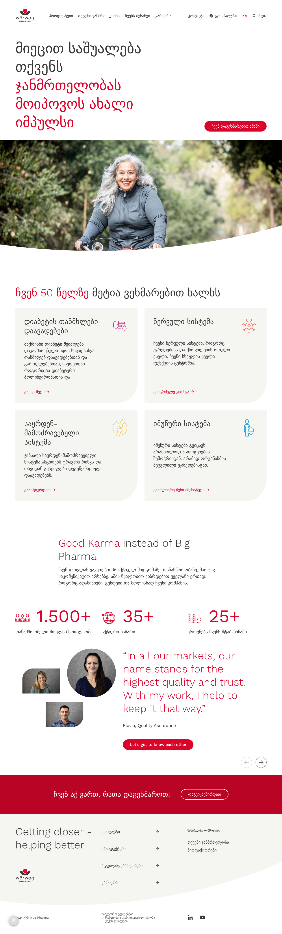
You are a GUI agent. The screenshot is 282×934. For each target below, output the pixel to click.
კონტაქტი (196, 16)
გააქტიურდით (38, 489)
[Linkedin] (191, 917)
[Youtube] (200, 917)
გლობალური (226, 16)
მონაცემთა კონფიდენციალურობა (130, 917)
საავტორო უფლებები (117, 914)
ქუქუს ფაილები (116, 921)
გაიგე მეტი (35, 391)
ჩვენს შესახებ (137, 15)
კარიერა (163, 15)
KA (244, 16)
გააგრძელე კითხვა (172, 391)
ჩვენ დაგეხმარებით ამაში (236, 126)
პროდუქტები (61, 15)
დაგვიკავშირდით (204, 794)
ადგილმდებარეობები (122, 865)
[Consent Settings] (14, 920)
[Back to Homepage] (25, 15)
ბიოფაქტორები (202, 850)
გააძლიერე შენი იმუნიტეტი (179, 489)
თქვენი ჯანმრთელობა (99, 15)
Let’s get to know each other (158, 744)
